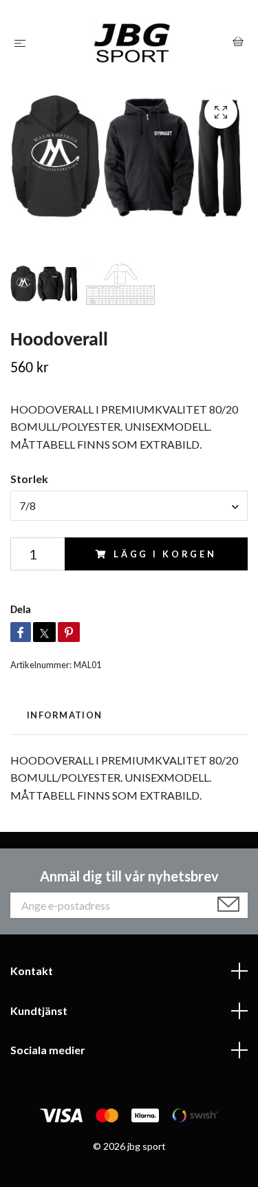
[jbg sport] (132, 42)
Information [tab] (64, 714)
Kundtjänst (38, 1010)
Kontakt (31, 970)
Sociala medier (47, 1049)
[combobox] (129, 506)
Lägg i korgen (165, 553)
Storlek (29, 478)
